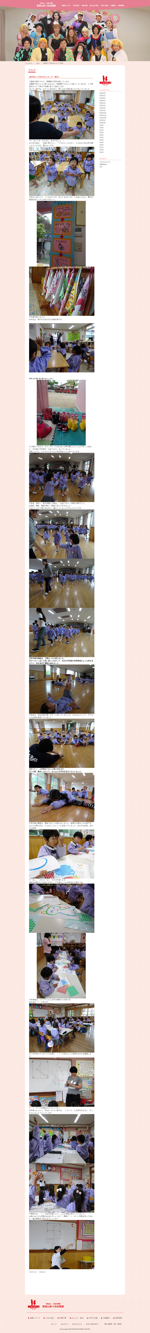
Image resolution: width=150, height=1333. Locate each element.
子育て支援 (93, 1318)
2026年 (101, 125)
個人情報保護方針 (93, 1324)
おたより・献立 (78, 1318)
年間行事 (62, 1318)
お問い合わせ (78, 1324)
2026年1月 (102, 110)
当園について (35, 1318)
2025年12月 (102, 112)
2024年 (101, 130)
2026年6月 (102, 98)
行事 (100, 166)
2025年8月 (102, 122)
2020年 (101, 140)
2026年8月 (102, 93)
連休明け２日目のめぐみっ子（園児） (44, 77)
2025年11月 (102, 115)
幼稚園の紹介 (42, 1272)
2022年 (101, 135)
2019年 (101, 142)
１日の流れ (49, 1318)
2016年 (101, 149)
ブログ (38, 63)
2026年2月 (102, 108)
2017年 (101, 147)
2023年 (101, 132)
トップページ (28, 63)
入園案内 (106, 1318)
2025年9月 (102, 120)
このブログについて (105, 161)
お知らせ (65, 1324)
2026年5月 (102, 100)
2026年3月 (102, 105)
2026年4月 (102, 103)
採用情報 (118, 1318)
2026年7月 (102, 95)
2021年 (101, 137)
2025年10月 (102, 117)
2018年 (101, 144)
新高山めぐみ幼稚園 (46, 5)
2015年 (101, 152)
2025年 (101, 127)
